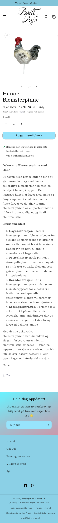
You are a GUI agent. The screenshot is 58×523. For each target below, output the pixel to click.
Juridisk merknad (30, 518)
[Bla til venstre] (21, 86)
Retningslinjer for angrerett (34, 502)
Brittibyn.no (27, 498)
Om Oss (11, 449)
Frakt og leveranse (18, 456)
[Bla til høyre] (36, 86)
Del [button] (8, 375)
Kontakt (11, 441)
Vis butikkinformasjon (20, 155)
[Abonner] (48, 425)
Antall (6, 117)
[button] (4, 17)
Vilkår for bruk (16, 464)
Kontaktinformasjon (44, 512)
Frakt (21, 111)
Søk (8, 471)
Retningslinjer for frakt (18, 512)
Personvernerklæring (21, 507)
